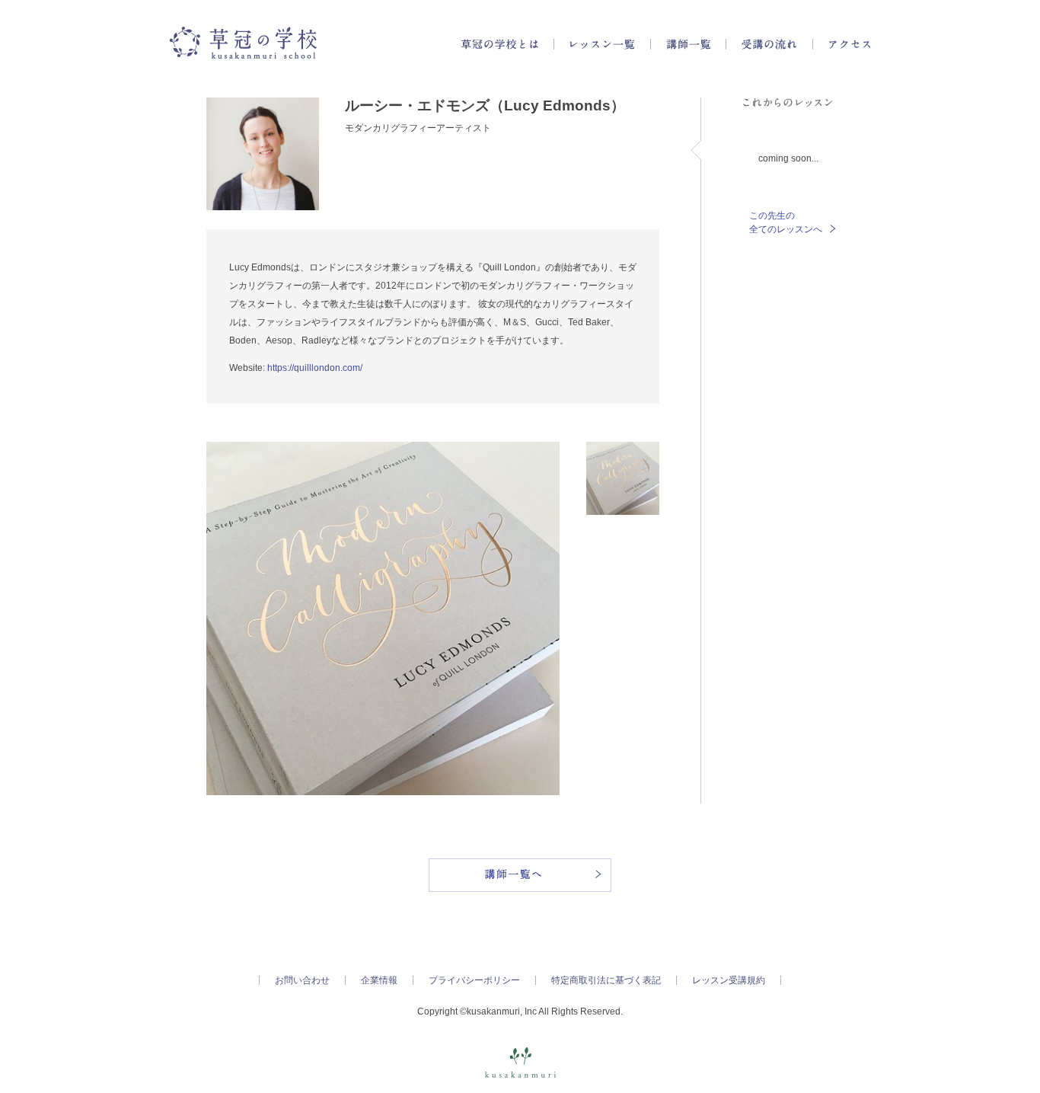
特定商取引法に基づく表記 (606, 980)
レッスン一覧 (602, 44)
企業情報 (379, 980)
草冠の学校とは (499, 44)
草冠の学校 (243, 43)
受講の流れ (769, 44)
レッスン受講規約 (728, 980)
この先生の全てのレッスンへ (785, 222)
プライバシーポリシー (474, 980)
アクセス (849, 44)
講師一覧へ (520, 875)
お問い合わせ (302, 980)
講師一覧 (688, 44)
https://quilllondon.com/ (314, 368)
